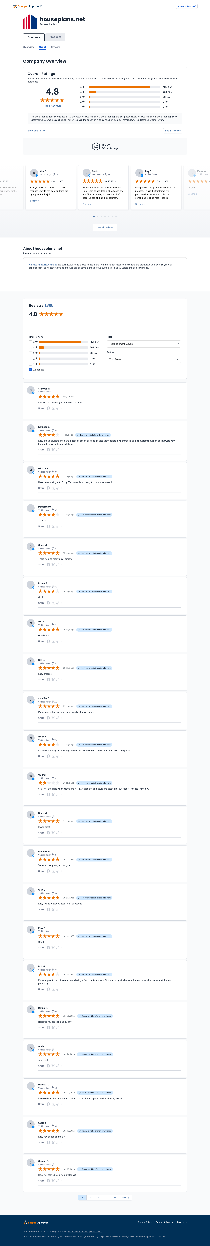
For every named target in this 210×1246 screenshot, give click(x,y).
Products (55, 37)
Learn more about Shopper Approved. (85, 1231)
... (107, 1197)
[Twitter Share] (53, 408)
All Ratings (38, 369)
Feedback (182, 1222)
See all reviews (173, 130)
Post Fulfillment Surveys (121, 344)
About (42, 47)
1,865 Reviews (52, 105)
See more (34, 200)
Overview (28, 47)
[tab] (94, 216)
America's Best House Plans (43, 264)
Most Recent (115, 359)
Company (34, 37)
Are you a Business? (187, 6)
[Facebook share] (48, 408)
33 (115, 1197)
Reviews (55, 47)
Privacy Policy (145, 1222)
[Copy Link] (57, 408)
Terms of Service (164, 1222)
